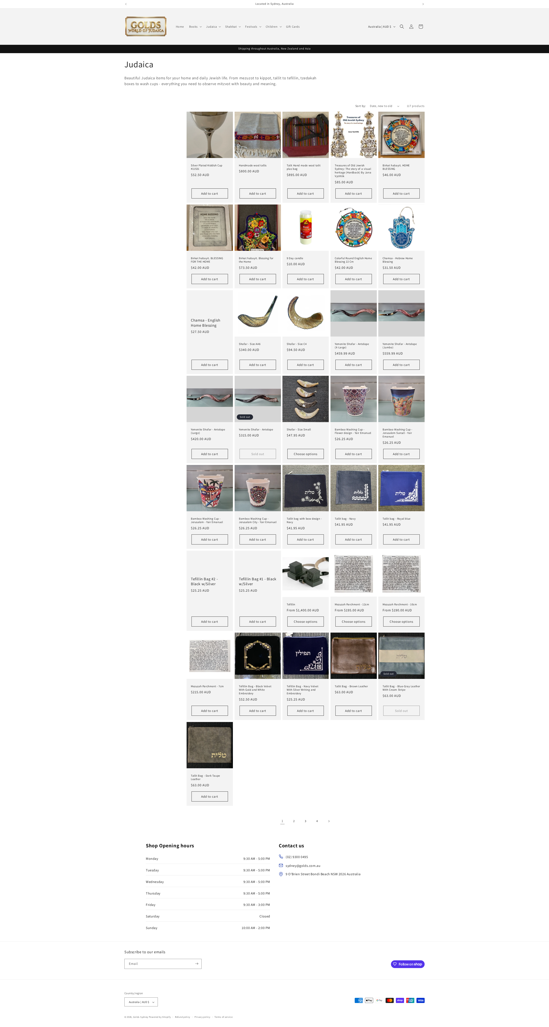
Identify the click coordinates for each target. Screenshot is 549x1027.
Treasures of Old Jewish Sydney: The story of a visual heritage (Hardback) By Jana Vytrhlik (353, 171)
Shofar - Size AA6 (249, 344)
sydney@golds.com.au (303, 865)
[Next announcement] (423, 4)
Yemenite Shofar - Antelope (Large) (208, 431)
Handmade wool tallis (253, 165)
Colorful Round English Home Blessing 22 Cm (353, 260)
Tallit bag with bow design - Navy (304, 520)
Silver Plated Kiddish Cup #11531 (206, 167)
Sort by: (360, 106)
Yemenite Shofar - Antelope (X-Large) (352, 345)
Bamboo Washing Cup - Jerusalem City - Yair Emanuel (257, 520)
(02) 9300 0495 (297, 857)
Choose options (305, 454)
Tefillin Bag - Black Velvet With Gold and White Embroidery (255, 690)
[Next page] (328, 821)
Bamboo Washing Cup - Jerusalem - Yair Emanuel (207, 520)
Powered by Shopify (160, 1017)
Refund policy (182, 1016)
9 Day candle (295, 258)
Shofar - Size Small (299, 429)
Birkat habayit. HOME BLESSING (396, 167)
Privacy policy (202, 1016)
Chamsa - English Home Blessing (205, 323)
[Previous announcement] (126, 4)
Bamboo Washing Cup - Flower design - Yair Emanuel (353, 431)
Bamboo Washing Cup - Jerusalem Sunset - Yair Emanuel (397, 433)
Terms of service (223, 1016)
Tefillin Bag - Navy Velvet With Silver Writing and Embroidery (302, 690)
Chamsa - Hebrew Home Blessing (398, 260)
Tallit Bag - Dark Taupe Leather (205, 777)
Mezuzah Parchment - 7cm (207, 686)
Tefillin (291, 604)
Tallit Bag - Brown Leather (351, 686)
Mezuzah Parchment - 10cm (400, 604)
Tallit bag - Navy (345, 518)
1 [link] (282, 821)
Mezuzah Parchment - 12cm (352, 604)
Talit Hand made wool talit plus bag (304, 167)
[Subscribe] (196, 964)
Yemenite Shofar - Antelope (256, 429)
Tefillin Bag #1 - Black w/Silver (257, 581)
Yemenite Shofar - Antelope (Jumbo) (400, 345)
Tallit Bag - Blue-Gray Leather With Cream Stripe (401, 688)
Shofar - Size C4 (297, 344)
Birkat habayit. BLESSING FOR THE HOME (207, 260)
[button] (195, 26)
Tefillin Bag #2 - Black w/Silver (204, 581)
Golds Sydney (140, 1017)
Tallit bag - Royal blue (396, 518)
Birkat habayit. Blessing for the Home (256, 260)
